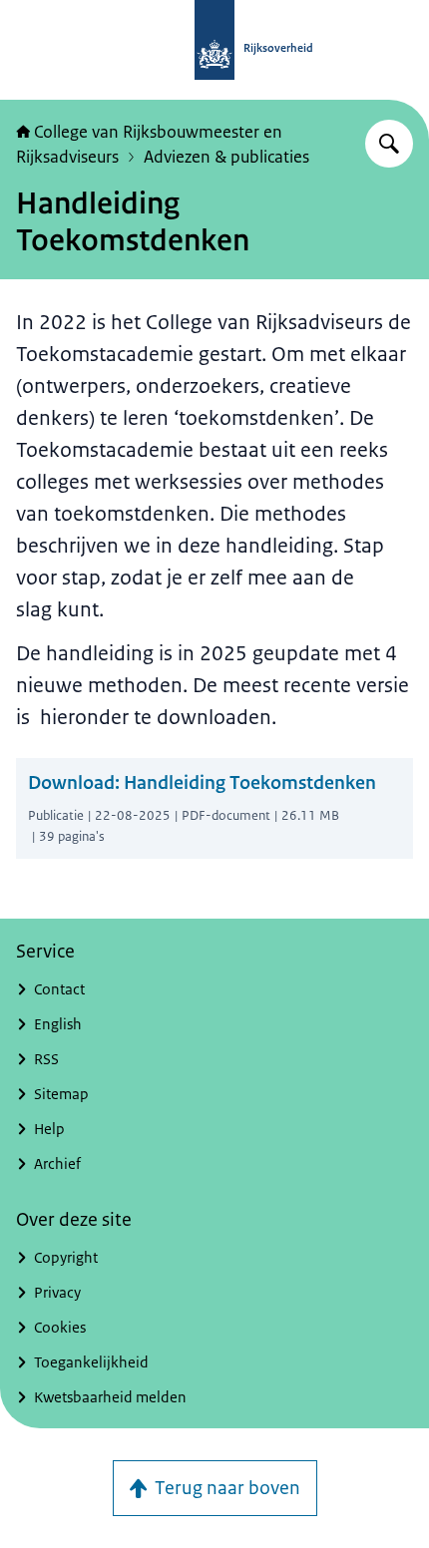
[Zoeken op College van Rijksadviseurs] (389, 144)
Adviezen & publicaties (226, 157)
